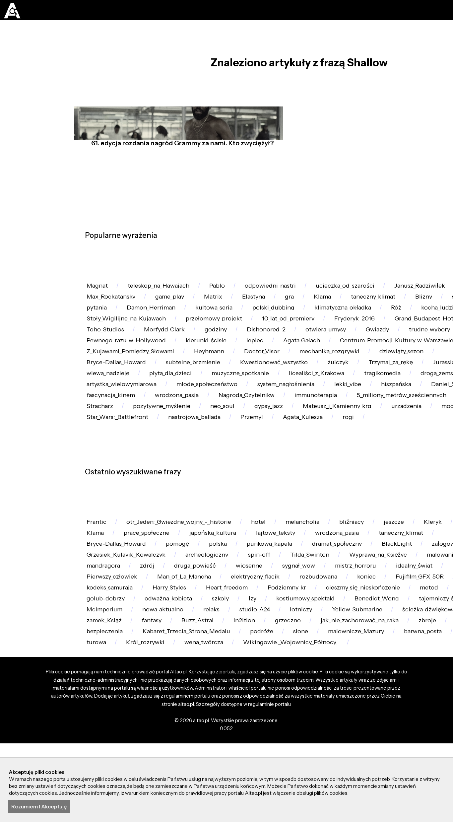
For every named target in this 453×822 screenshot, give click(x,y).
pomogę (256, 671)
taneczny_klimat (401, 307)
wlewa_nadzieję (319, 433)
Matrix (225, 307)
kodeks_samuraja (227, 743)
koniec (97, 743)
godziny (316, 361)
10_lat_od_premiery (393, 343)
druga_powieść (345, 708)
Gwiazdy (100, 379)
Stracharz (404, 487)
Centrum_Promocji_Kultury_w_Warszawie (148, 397)
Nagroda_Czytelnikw (118, 487)
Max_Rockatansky (114, 307)
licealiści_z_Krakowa (117, 451)
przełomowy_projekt (312, 343)
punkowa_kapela (357, 671)
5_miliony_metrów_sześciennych (285, 487)
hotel (272, 635)
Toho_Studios (196, 361)
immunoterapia (193, 487)
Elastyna (269, 307)
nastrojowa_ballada (203, 523)
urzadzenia (383, 505)
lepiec (380, 379)
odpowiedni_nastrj (287, 289)
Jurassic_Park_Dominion (238, 433)
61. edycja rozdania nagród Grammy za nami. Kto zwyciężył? (181, 158)
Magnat (99, 289)
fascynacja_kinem (375, 469)
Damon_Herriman (232, 325)
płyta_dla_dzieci (386, 433)
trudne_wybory (157, 379)
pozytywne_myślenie (118, 505)
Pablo (229, 289)
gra (310, 307)
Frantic (98, 635)
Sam (361, 487)
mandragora (245, 708)
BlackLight (103, 689)
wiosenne (403, 708)
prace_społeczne (217, 653)
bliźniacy (373, 635)
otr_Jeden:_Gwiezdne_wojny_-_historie (186, 635)
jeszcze (419, 635)
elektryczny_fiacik (396, 725)
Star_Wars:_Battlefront (120, 523)
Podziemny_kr (420, 743)
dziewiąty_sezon (197, 415)
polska (300, 671)
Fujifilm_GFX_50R (155, 743)
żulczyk (98, 433)
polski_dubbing (365, 325)
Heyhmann (361, 397)
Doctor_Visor (418, 397)
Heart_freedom (355, 743)
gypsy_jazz (234, 505)
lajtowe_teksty (356, 653)
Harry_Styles (292, 743)
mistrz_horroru (110, 725)
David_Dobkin (109, 653)
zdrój (293, 708)
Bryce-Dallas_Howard (275, 415)
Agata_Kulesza (321, 523)
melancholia (320, 635)
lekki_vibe (185, 469)
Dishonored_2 (371, 361)
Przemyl (265, 523)
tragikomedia (188, 451)
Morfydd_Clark (260, 361)
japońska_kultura (288, 653)
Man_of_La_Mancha (319, 725)
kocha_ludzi (138, 343)
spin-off (377, 689)
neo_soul (183, 505)
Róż (93, 343)
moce (430, 505)
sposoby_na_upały (114, 325)
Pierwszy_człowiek (242, 725)
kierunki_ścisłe (327, 379)
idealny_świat (173, 725)
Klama (346, 307)
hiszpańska (239, 469)
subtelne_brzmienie (358, 415)
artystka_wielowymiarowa (330, 451)
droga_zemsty (250, 451)
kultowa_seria (300, 325)
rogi (370, 523)
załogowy (155, 689)
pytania (173, 325)
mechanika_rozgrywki (120, 415)
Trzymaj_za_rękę (156, 433)
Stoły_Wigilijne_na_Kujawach (218, 343)
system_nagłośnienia (118, 469)
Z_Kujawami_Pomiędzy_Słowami (276, 397)
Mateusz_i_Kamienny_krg (308, 505)
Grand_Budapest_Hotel (121, 361)
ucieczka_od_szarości (367, 289)
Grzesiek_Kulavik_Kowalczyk (233, 689)
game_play (178, 307)
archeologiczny (319, 689)
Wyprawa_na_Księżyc (119, 708)
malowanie (188, 708)
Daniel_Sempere (301, 469)
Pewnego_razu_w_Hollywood (242, 379)
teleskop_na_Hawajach (166, 289)
